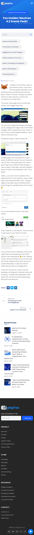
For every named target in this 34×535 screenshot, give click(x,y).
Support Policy (6, 441)
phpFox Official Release (9, 69)
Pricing (3, 438)
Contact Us (5, 512)
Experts (3, 466)
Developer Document (8, 496)
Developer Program (7, 493)
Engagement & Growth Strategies (17, 12)
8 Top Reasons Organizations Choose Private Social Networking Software (21, 340)
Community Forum (7, 515)
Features (4, 431)
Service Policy (5, 447)
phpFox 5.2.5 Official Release (19, 329)
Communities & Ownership (10, 47)
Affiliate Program (7, 487)
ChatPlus (4, 469)
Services (4, 435)
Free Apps (4, 459)
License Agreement (7, 444)
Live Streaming (6, 472)
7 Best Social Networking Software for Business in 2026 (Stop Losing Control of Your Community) (16, 369)
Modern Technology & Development (13, 63)
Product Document (7, 490)
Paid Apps (4, 462)
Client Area (5, 518)
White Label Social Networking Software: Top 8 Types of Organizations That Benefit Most (15, 354)
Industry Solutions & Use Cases (12, 58)
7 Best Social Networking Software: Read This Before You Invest (20, 382)
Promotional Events (8, 74)
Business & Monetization (10, 41)
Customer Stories (7, 499)
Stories (3, 475)
